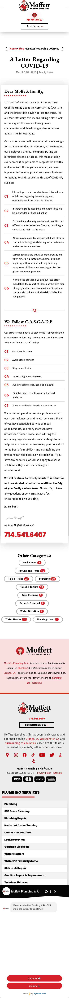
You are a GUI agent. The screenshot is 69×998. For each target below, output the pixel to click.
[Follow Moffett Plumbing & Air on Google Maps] (7, 755)
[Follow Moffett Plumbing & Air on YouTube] (42, 755)
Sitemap (57, 773)
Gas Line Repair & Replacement (24, 875)
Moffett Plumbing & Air (17, 663)
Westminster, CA (49, 738)
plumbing (23, 668)
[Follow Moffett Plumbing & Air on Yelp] (34, 761)
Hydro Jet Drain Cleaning (20, 825)
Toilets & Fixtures (16, 882)
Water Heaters (14, 854)
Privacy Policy (44, 773)
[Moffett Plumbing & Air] (34, 6)
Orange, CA (9, 672)
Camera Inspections (17, 832)
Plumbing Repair (15, 818)
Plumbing (10, 804)
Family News (46, 72)
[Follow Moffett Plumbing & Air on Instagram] (16, 755)
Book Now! (33, 26)
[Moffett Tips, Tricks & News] (34, 654)
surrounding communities (20, 743)
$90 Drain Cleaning (17, 811)
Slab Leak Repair (15, 868)
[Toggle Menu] (34, 15)
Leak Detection (14, 839)
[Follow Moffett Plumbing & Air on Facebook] (24, 755)
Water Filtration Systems (21, 861)
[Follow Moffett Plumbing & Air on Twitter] (52, 755)
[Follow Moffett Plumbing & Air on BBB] (60, 755)
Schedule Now (35, 725)
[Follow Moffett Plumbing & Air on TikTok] (33, 755)
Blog (21, 48)
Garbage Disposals (16, 846)
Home (13, 48)
